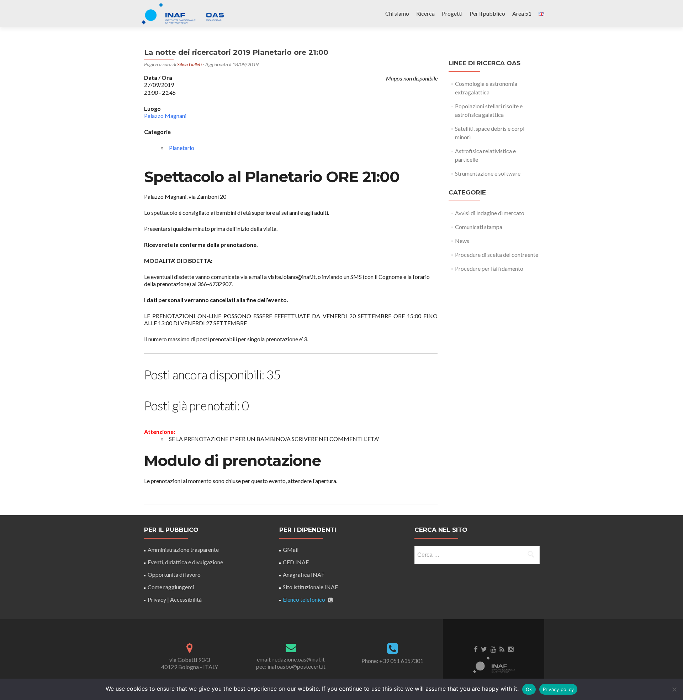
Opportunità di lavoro (174, 574)
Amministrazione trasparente (183, 549)
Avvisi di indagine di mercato (489, 212)
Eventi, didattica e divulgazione (185, 562)
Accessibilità (186, 599)
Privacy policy (558, 689)
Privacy (157, 599)
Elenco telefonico (304, 599)
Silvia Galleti (189, 64)
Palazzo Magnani (165, 115)
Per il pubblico (487, 13)
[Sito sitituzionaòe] (493, 664)
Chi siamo (397, 13)
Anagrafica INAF (303, 574)
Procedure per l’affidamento (489, 268)
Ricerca (425, 13)
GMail (290, 549)
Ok (529, 689)
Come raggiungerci (171, 587)
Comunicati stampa (478, 226)
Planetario (181, 147)
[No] (674, 689)
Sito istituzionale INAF (310, 587)
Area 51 (521, 13)
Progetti (452, 13)
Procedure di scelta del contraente (496, 254)
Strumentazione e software (487, 173)
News (462, 240)
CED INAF (296, 562)
